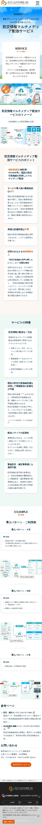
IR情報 (29, 802)
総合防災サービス (20, 764)
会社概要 (12, 802)
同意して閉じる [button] (8, 821)
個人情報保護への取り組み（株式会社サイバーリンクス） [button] (19, 816)
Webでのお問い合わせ (27, 757)
